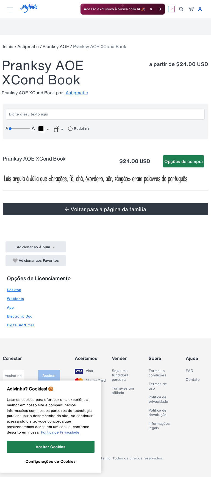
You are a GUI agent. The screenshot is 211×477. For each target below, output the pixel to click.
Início (8, 46)
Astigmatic (28, 46)
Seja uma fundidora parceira (120, 375)
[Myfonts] (29, 11)
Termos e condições (157, 373)
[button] (43, 129)
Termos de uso (158, 386)
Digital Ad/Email (20, 325)
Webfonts (15, 298)
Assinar (49, 375)
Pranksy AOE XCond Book (99, 46)
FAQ (189, 371)
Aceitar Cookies (51, 447)
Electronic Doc (19, 316)
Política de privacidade (158, 399)
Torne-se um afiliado (123, 390)
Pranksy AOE (56, 46)
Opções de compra (183, 161)
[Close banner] (151, 9)
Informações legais (159, 425)
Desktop (14, 290)
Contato (193, 379)
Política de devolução (157, 412)
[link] (191, 9)
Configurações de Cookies (51, 461)
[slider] (19, 128)
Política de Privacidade (60, 432)
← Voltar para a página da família (105, 209)
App (10, 307)
